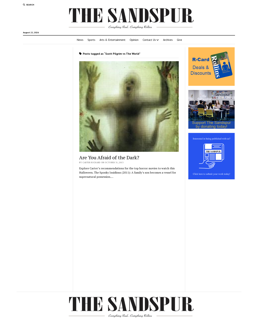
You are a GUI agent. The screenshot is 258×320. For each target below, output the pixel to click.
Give (179, 39)
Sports (91, 39)
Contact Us (149, 39)
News (80, 39)
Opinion (134, 39)
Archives (168, 39)
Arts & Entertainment (112, 39)
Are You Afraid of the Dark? (109, 157)
